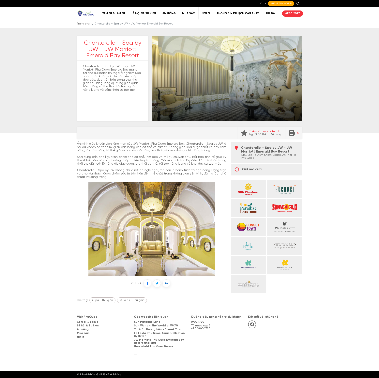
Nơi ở (206, 13)
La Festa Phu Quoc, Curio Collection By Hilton (159, 335)
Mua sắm (188, 13)
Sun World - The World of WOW (156, 325)
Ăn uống (169, 13)
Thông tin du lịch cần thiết (238, 13)
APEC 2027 (292, 13)
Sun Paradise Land (147, 321)
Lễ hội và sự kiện (143, 13)
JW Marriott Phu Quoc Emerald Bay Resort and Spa (159, 341)
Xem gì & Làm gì (113, 13)
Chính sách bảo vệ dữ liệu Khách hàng (99, 374)
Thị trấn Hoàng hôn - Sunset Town (158, 329)
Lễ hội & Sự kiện (88, 325)
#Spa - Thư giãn (102, 300)
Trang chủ (83, 23)
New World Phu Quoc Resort (153, 346)
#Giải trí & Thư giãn (132, 300)
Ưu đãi (271, 13)
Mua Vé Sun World (281, 3)
